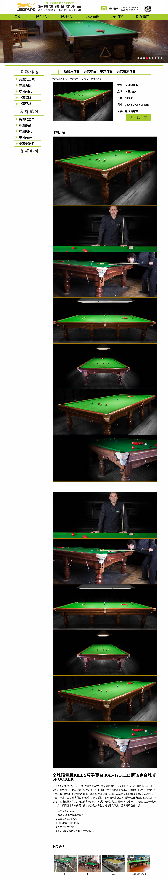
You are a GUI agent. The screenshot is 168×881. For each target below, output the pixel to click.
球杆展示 (67, 17)
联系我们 (142, 17)
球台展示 (42, 17)
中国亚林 (25, 104)
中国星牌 (25, 97)
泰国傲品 (25, 125)
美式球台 (90, 71)
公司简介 (117, 17)
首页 (17, 17)
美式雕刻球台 (126, 71)
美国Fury (25, 137)
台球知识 (92, 17)
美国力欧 (25, 85)
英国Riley (25, 91)
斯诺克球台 (72, 71)
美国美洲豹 (27, 143)
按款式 (85, 79)
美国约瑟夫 (27, 119)
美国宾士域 (27, 79)
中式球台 (106, 71)
